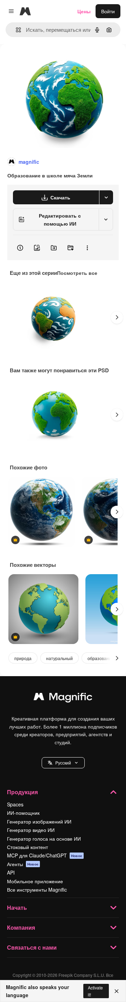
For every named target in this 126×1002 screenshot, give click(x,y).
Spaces (15, 804)
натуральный (59, 658)
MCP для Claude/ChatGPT (44, 855)
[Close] (116, 991)
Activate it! (95, 991)
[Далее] (117, 317)
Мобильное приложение (35, 881)
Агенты (22, 864)
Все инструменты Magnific (37, 889)
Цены (84, 11)
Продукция (22, 792)
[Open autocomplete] (15, 29)
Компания (21, 927)
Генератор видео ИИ (31, 829)
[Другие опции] (87, 248)
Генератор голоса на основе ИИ (44, 838)
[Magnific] (63, 698)
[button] (63, 762)
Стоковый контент (27, 846)
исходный (47, 60)
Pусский (63, 763)
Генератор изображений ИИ (39, 821)
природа (22, 658)
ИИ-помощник (23, 812)
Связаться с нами (32, 947)
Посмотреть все (77, 272)
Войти (108, 11)
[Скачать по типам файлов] (106, 197)
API (11, 872)
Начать (17, 908)
